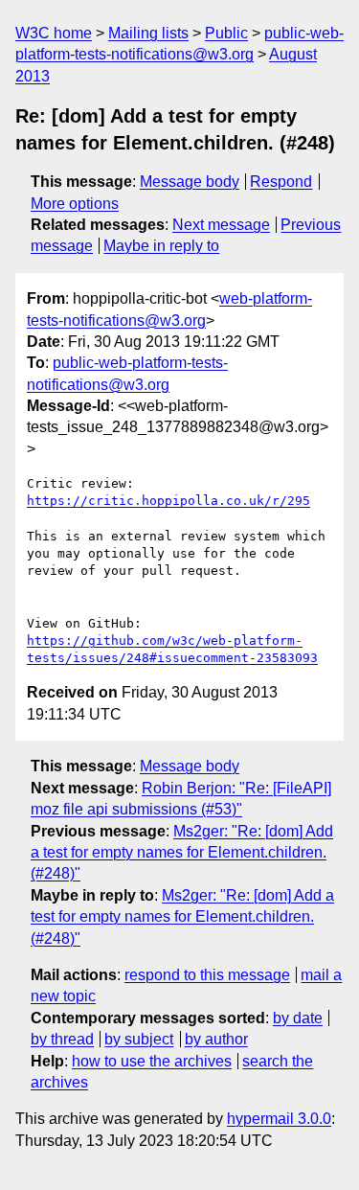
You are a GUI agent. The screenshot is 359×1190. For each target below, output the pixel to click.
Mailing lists (148, 33)
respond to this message (207, 975)
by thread (62, 1039)
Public (226, 33)
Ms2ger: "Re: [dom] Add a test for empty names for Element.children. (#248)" (182, 852)
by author (216, 1039)
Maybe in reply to (161, 246)
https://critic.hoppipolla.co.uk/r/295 (168, 500)
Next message (221, 225)
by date (298, 1018)
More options (75, 203)
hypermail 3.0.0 (279, 1118)
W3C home (53, 33)
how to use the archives (152, 1061)
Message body (189, 181)
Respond (281, 181)
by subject (138, 1039)
